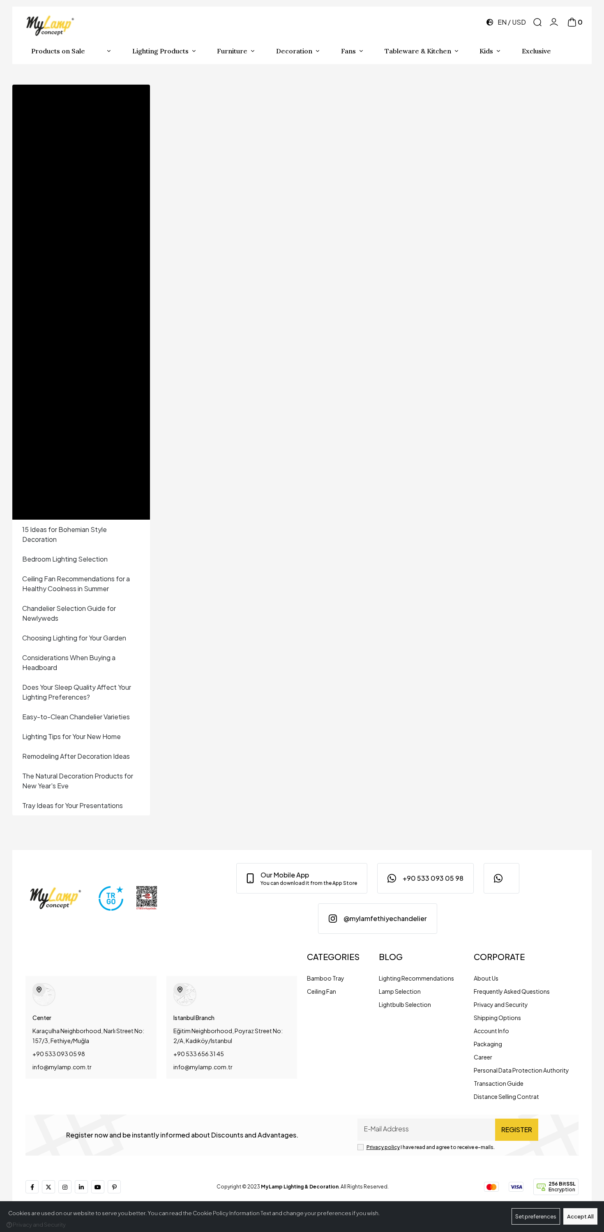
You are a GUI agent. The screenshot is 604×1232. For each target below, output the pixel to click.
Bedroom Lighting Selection (65, 559)
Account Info (491, 1030)
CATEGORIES (333, 956)
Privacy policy (383, 1147)
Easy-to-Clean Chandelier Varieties (76, 716)
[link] (301, 878)
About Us (486, 978)
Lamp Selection (400, 991)
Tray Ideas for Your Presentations (72, 805)
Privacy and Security (501, 1004)
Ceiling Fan (321, 991)
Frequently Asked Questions (512, 991)
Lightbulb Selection (405, 1004)
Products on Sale (58, 51)
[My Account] (554, 22)
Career (483, 1057)
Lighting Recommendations (416, 978)
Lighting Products (160, 51)
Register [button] (516, 1129)
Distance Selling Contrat (506, 1096)
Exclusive (536, 51)
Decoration (294, 51)
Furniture (232, 51)
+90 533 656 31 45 (198, 1053)
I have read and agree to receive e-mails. (431, 1147)
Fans (348, 51)
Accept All (580, 1216)
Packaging (488, 1044)
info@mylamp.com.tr (62, 1067)
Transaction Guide (498, 1083)
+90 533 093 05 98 (58, 1053)
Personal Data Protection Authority (521, 1070)
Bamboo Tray (325, 978)
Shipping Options (497, 1017)
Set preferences (535, 1216)
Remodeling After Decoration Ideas (76, 756)
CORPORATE (499, 956)
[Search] (537, 22)
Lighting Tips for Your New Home (71, 736)
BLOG (391, 956)
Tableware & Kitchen (418, 51)
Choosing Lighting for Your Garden (74, 637)
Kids (486, 51)
